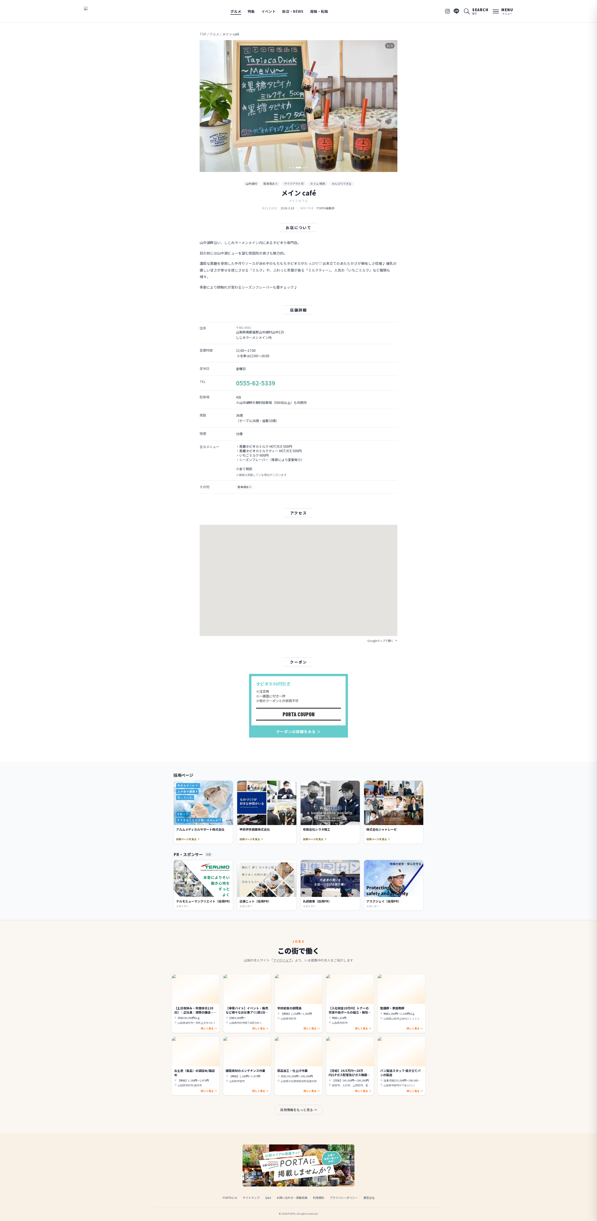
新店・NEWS (293, 11)
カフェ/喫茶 (317, 183)
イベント (268, 11)
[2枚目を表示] (293, 167)
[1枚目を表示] (290, 167)
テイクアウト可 (294, 183)
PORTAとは (230, 1198)
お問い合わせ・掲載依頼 (292, 1198)
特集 (251, 11)
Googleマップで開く (380, 641)
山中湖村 (251, 183)
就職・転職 (319, 11)
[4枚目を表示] (304, 167)
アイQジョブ (282, 960)
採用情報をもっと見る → (298, 1109)
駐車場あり (271, 183)
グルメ (235, 11)
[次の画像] (390, 106)
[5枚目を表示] (307, 167)
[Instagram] (447, 11)
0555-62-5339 (255, 382)
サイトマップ (251, 1198)
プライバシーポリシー (344, 1198)
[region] (298, 106)
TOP (203, 34)
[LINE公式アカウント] (456, 11)
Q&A (268, 1198)
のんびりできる (341, 183)
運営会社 (369, 1198)
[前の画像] (207, 106)
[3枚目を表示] (298, 167)
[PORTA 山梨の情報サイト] (98, 11)
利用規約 (318, 1198)
